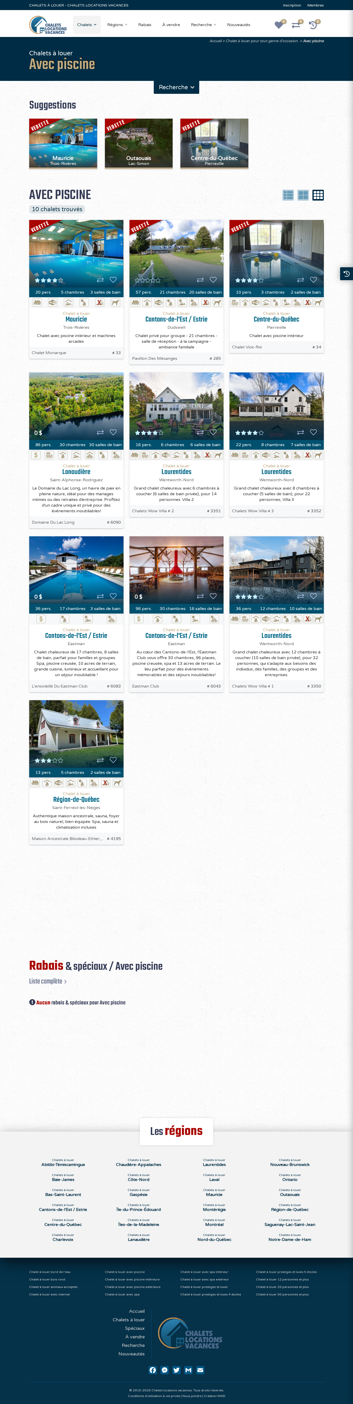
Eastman (76, 643)
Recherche (201, 24)
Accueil (215, 41)
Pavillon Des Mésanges (154, 358)
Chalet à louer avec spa (122, 1294)
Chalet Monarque (49, 352)
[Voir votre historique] (316, 26)
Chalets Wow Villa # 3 (253, 511)
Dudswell (176, 327)
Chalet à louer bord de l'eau (50, 1272)
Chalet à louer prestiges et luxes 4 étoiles (210, 1294)
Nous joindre (192, 1396)
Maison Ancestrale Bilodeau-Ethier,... (67, 838)
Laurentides (176, 472)
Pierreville (276, 327)
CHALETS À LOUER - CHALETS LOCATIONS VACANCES (78, 5)
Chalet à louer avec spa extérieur (204, 1279)
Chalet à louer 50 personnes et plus (282, 1294)
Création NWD (214, 1396)
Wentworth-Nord (176, 480)
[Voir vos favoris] (282, 26)
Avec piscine (313, 41)
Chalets (84, 24)
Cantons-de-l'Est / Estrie (176, 319)
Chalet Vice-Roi (247, 347)
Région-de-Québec (76, 799)
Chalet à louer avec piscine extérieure (132, 1287)
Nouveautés (238, 24)
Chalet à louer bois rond (47, 1279)
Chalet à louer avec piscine (125, 1272)
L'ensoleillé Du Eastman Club (60, 686)
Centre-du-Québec (276, 319)
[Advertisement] (180, 896)
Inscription (292, 5)
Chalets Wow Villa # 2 (153, 511)
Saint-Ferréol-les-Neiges (76, 807)
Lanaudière (76, 472)
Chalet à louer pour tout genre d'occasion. (262, 41)
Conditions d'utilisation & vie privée (154, 1396)
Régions (115, 24)
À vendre (171, 24)
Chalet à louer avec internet (49, 1294)
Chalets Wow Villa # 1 (253, 686)
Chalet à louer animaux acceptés (53, 1287)
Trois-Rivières (76, 327)
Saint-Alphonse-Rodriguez (76, 480)
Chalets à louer (129, 1320)
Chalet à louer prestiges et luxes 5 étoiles (286, 1272)
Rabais (144, 24)
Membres (315, 5)
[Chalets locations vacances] (48, 24)
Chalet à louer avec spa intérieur (204, 1272)
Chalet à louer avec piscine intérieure (132, 1279)
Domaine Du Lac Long (53, 522)
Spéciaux (135, 1328)
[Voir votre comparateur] (299, 26)
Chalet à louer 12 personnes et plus (282, 1279)
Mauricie (76, 319)
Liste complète (45, 981)
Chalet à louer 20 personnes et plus (282, 1287)
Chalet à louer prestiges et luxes (204, 1287)
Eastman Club (145, 686)
